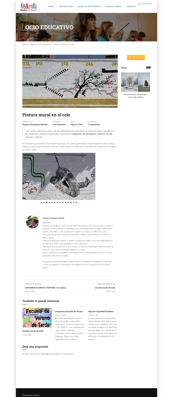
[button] (150, 67)
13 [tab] (73, 202)
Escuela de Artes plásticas (89, 6)
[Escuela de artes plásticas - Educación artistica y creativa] (28, 6)
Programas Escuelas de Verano (69, 311)
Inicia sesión (147, 3)
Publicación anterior (33, 284)
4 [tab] (49, 202)
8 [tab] (60, 202)
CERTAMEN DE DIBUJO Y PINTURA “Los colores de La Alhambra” (45, 288)
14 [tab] (76, 202)
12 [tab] (71, 202)
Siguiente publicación (106, 284)
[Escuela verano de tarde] (37, 317)
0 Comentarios (94, 124)
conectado (44, 354)
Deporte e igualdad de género (101, 311)
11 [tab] (68, 202)
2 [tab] (44, 202)
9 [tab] (63, 202)
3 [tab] (46, 202)
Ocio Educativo (66, 6)
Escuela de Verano (113, 6)
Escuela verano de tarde (105, 287)
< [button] (25, 176)
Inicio (24, 44)
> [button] (92, 176)
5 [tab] (52, 202)
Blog (32, 44)
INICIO (51, 6)
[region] (58, 176)
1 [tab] (41, 202)
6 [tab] (54, 202)
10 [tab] (65, 202)
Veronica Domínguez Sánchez (35, 124)
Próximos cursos (30, 395)
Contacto (131, 6)
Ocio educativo (44, 44)
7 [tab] (57, 202)
